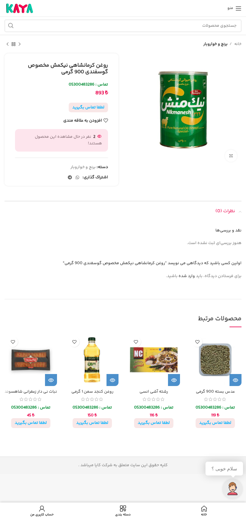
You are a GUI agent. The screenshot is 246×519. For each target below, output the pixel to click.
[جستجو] (10, 26)
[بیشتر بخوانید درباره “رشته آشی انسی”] (174, 380)
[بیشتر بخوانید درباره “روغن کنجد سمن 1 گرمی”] (112, 380)
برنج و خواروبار (215, 44)
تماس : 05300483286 (88, 84)
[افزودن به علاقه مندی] (197, 341)
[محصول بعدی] (7, 44)
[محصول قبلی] (19, 44)
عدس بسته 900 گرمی (215, 391)
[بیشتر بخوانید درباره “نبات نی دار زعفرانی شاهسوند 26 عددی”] (51, 380)
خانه (237, 44)
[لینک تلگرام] (70, 177)
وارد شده (186, 276)
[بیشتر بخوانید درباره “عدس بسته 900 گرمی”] (236, 380)
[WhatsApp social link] (77, 177)
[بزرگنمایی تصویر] (231, 156)
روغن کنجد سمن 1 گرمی (92, 391)
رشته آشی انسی (154, 391)
